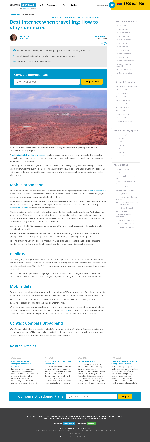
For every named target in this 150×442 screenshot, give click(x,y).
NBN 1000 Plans (121, 156)
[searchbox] (47, 81)
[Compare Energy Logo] (87, 424)
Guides (74, 5)
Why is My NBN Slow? (122, 194)
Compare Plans (92, 81)
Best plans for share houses (125, 61)
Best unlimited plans (122, 29)
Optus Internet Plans (122, 104)
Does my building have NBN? (125, 220)
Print (101, 43)
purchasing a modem (19, 207)
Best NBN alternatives (123, 33)
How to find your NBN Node (125, 224)
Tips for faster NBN (122, 211)
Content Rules (110, 430)
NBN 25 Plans (120, 138)
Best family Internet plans (124, 70)
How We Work (75, 433)
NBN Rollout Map (121, 173)
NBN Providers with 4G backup (126, 227)
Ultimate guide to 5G (87, 361)
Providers (51, 5)
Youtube (87, 437)
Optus (66, 310)
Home (52, 17)
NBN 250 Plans (120, 149)
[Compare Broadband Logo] (64, 424)
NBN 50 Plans (120, 142)
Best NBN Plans (121, 26)
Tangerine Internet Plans (124, 114)
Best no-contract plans (123, 40)
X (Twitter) (79, 437)
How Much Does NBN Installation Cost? (126, 182)
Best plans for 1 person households (123, 65)
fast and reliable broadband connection (29, 155)
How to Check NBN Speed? (124, 208)
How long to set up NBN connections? (123, 216)
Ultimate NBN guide (122, 169)
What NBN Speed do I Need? (125, 190)
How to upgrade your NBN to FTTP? (125, 177)
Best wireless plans (122, 43)
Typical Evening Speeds (123, 135)
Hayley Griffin (24, 39)
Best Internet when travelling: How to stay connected (81, 17)
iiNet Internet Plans (122, 97)
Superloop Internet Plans (124, 121)
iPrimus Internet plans (123, 100)
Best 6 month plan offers (124, 73)
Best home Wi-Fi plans (123, 36)
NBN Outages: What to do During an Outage (126, 198)
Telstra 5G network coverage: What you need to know (124, 362)
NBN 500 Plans (120, 152)
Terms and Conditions (86, 430)
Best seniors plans (122, 47)
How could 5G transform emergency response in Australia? (21, 363)
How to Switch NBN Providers (125, 187)
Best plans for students (123, 54)
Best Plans (62, 5)
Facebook (63, 437)
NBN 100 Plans (120, 145)
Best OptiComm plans (123, 50)
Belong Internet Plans (123, 90)
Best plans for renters (123, 57)
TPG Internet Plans (122, 111)
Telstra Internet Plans (122, 107)
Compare (125, 396)
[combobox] (47, 82)
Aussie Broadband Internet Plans (126, 86)
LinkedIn (71, 437)
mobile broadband (97, 190)
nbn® (41, 5)
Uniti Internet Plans (122, 118)
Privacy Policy (100, 430)
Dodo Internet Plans (122, 93)
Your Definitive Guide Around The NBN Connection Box (127, 203)
